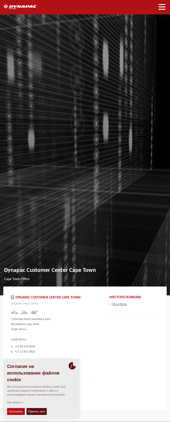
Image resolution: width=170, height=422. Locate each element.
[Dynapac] (25, 6)
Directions (119, 304)
